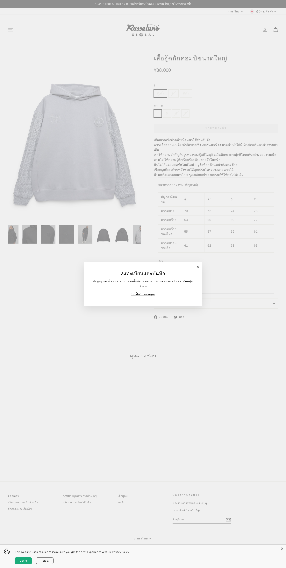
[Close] (282, 549)
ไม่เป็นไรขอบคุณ (143, 294)
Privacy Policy (120, 552)
